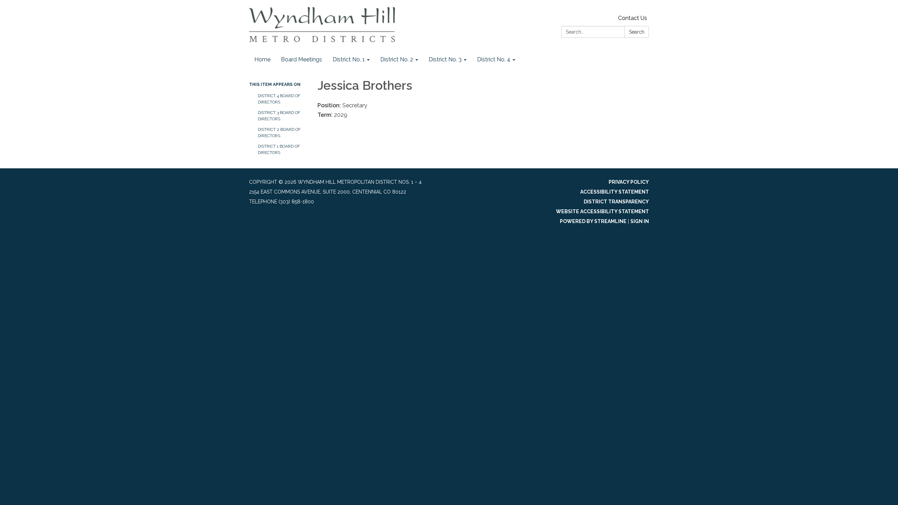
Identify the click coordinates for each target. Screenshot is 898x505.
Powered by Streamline (593, 221)
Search (636, 32)
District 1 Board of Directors (279, 149)
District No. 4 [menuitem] (493, 59)
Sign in (639, 221)
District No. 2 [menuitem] (396, 59)
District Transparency (616, 201)
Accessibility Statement (614, 192)
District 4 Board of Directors (279, 99)
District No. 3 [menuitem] (445, 59)
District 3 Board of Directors (279, 115)
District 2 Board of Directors (279, 132)
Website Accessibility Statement (602, 211)
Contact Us (632, 18)
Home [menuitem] (262, 59)
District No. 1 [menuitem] (349, 59)
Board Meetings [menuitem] (301, 59)
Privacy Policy (629, 182)
